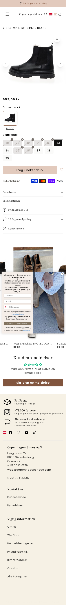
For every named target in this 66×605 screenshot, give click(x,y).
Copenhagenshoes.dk (28, 602)
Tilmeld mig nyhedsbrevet (17, 323)
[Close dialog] (62, 273)
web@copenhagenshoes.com (29, 470)
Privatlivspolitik (17, 552)
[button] (7, 14)
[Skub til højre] (60, 63)
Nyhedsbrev (15, 505)
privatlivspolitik (26, 330)
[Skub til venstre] (6, 63)
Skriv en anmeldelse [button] (33, 383)
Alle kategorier (17, 576)
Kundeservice (16, 497)
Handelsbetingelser (20, 543)
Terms (22, 314)
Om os (11, 527)
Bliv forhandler (17, 560)
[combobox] (6, 307)
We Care (13, 535)
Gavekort (13, 568)
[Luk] (7, 14)
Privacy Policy (15, 314)
